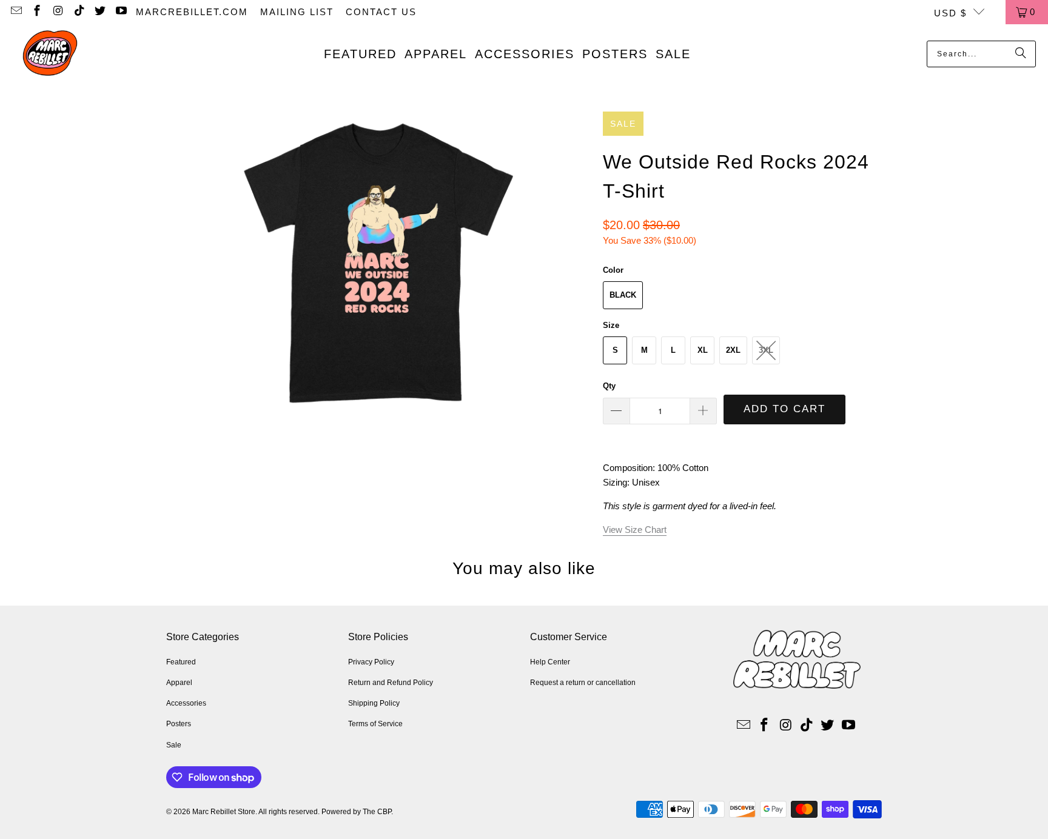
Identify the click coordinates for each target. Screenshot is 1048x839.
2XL (733, 350)
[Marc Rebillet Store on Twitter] (99, 12)
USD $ (950, 13)
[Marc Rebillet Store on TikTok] (78, 12)
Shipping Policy (374, 703)
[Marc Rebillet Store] (50, 54)
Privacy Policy (371, 662)
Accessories (186, 703)
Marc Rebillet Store (223, 811)
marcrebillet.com (192, 12)
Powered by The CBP (356, 811)
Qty (609, 385)
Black (623, 294)
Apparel (179, 682)
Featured (181, 662)
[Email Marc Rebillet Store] (15, 12)
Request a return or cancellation (583, 682)
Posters (178, 724)
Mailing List (297, 12)
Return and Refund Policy (390, 682)
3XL (766, 350)
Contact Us (381, 12)
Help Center (550, 662)
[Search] (1021, 54)
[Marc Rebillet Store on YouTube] (120, 12)
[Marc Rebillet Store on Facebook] (36, 12)
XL (702, 350)
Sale (173, 745)
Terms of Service (375, 724)
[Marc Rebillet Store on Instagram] (57, 12)
